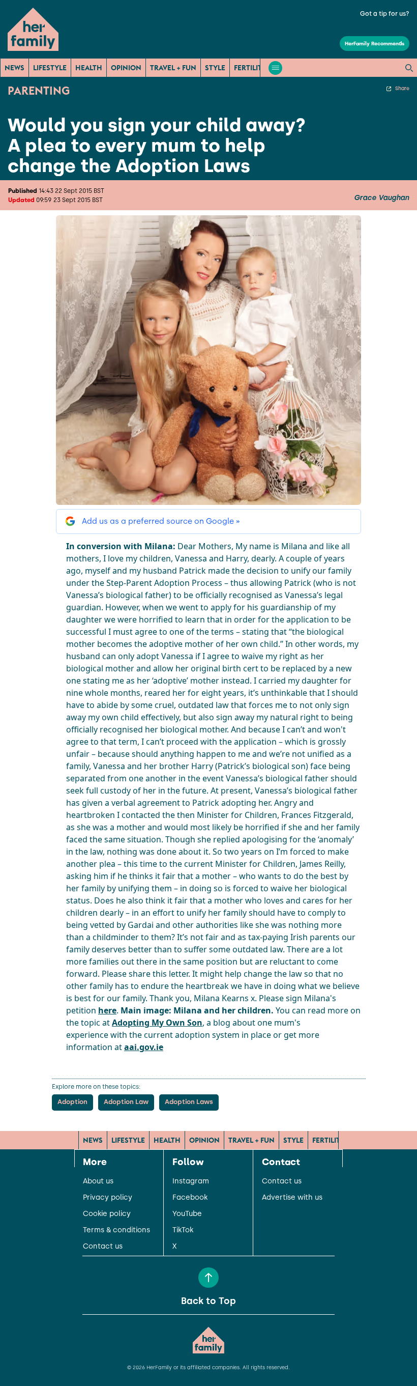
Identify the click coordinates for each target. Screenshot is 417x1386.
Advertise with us (292, 1198)
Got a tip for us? (384, 13)
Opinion (126, 67)
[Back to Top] (208, 1277)
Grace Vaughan (381, 198)
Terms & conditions (116, 1230)
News (14, 67)
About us (98, 1181)
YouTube (187, 1214)
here (107, 1010)
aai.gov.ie (143, 1047)
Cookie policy (107, 1214)
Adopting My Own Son (157, 1022)
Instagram (190, 1181)
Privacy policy (107, 1198)
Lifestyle (50, 67)
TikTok (182, 1230)
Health (88, 67)
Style (215, 67)
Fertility (250, 67)
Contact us (103, 1246)
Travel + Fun (173, 67)
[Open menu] (275, 68)
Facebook (189, 1198)
